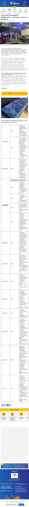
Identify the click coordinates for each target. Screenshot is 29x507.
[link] (12, 416)
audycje (20, 11)
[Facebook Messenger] (10, 405)
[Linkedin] (7, 405)
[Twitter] (5, 405)
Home (2, 14)
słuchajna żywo (24, 5)
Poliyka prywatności (11, 504)
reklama (26, 11)
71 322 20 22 (8, 466)
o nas (9, 11)
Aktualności (9, 14)
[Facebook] (2, 405)
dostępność (3, 11)
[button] (2, 475)
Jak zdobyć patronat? (14, 479)
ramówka (15, 11)
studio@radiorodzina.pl (19, 466)
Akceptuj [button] (21, 504)
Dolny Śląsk (17, 14)
